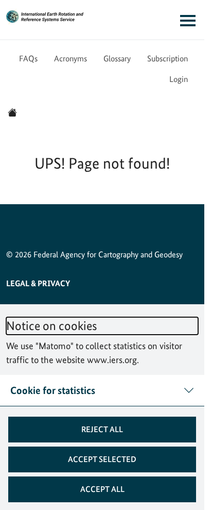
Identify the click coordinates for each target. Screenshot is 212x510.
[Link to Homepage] (44, 16)
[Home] (12, 112)
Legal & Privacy (38, 283)
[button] (102, 429)
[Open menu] (188, 20)
